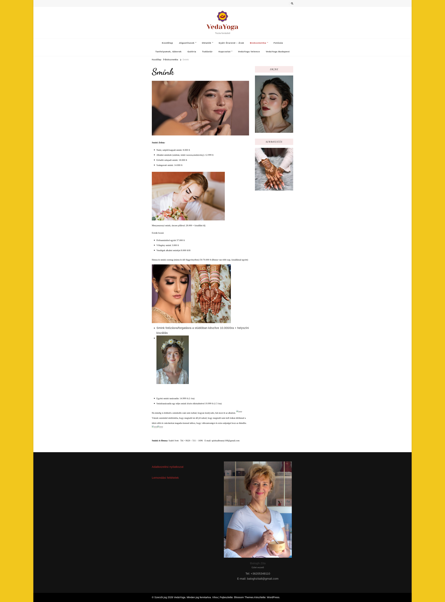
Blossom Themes (244, 597)
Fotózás (278, 43)
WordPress (273, 597)
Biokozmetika (258, 43)
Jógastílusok (186, 43)
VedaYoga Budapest (278, 51)
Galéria (192, 51)
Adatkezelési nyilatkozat (167, 466)
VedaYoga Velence (249, 51)
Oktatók (206, 43)
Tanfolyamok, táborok (168, 51)
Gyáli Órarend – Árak (231, 43)
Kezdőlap (167, 43)
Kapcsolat (225, 51)
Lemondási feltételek (165, 477)
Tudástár (207, 51)
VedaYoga (222, 27)
